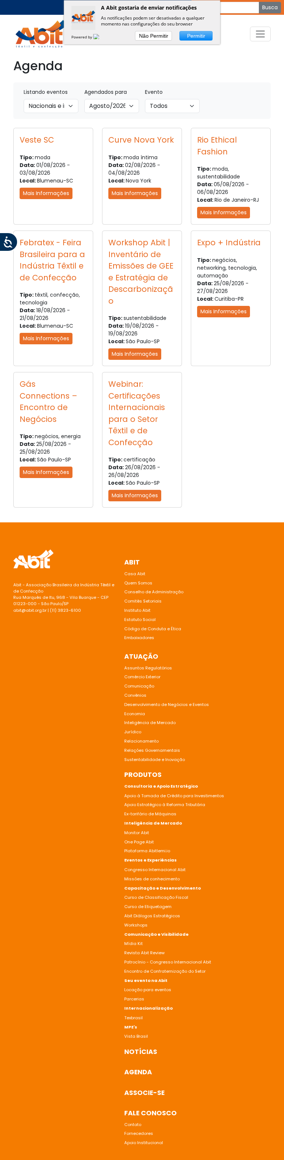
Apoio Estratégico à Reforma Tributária (164, 805)
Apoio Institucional (143, 1143)
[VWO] (100, 37)
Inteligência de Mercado (150, 723)
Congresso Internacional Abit (155, 870)
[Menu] (260, 34)
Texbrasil (133, 1018)
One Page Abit (139, 842)
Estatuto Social (140, 619)
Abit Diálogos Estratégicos (152, 916)
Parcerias (134, 999)
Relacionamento (141, 741)
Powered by (82, 37)
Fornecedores (138, 1133)
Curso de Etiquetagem (148, 907)
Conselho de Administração (153, 592)
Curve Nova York (141, 139)
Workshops (136, 925)
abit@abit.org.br (30, 610)
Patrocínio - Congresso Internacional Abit (167, 962)
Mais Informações (46, 193)
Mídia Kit (133, 943)
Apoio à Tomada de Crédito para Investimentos (174, 796)
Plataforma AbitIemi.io (147, 851)
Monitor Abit (137, 833)
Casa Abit (134, 574)
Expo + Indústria (229, 242)
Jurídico (132, 732)
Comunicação (139, 686)
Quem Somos (138, 583)
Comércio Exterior (142, 677)
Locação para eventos (147, 990)
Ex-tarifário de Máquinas (150, 814)
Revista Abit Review (144, 953)
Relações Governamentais (152, 750)
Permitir (196, 36)
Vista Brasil (136, 1036)
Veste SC (37, 139)
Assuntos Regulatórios (148, 668)
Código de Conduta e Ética (152, 629)
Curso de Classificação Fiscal (156, 897)
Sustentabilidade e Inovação (154, 759)
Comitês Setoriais (143, 601)
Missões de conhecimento (152, 879)
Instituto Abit (137, 610)
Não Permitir (153, 36)
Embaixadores (139, 638)
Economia (134, 714)
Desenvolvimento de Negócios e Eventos (166, 704)
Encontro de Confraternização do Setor (165, 971)
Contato (132, 1124)
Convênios (135, 695)
